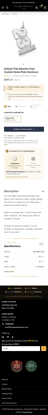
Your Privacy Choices (9, 403)
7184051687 (9, 324)
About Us (5, 379)
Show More (9, 271)
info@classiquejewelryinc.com (16, 327)
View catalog (3, 8)
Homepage (5, 14)
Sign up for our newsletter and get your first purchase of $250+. (20, 342)
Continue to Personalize (23, 129)
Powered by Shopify (31, 409)
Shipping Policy (7, 393)
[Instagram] (3, 337)
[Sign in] (36, 7)
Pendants (15, 14)
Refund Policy (6, 389)
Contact (4, 384)
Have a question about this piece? (17, 177)
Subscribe (43, 348)
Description (11, 191)
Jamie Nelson (27, 412)
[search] (7, 7)
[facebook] (12, 337)
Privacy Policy (6, 398)
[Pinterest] (8, 337)
